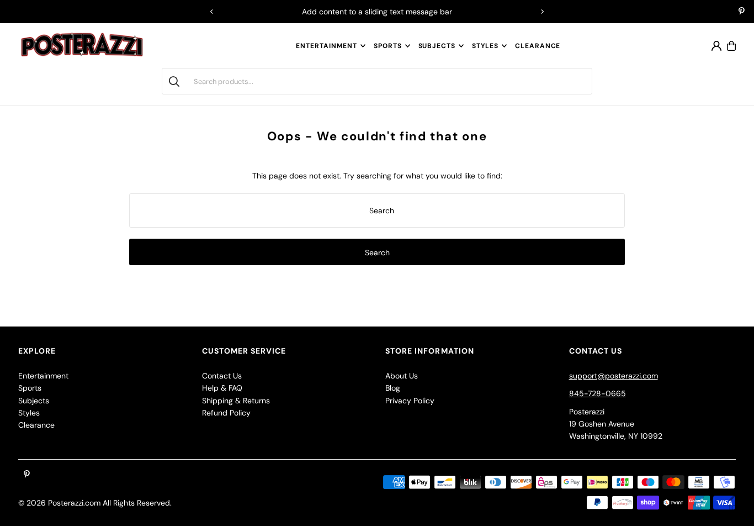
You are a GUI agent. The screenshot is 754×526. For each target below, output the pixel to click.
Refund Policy (226, 413)
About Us (401, 376)
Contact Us (222, 376)
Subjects (436, 45)
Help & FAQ (222, 388)
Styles (485, 45)
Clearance (36, 425)
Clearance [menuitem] (537, 45)
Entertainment (326, 45)
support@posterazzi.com (613, 376)
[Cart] (731, 46)
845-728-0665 (597, 393)
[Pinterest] (742, 12)
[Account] (716, 46)
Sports (387, 45)
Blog (392, 388)
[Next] (542, 11)
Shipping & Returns (236, 401)
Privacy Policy (409, 401)
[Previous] (211, 11)
